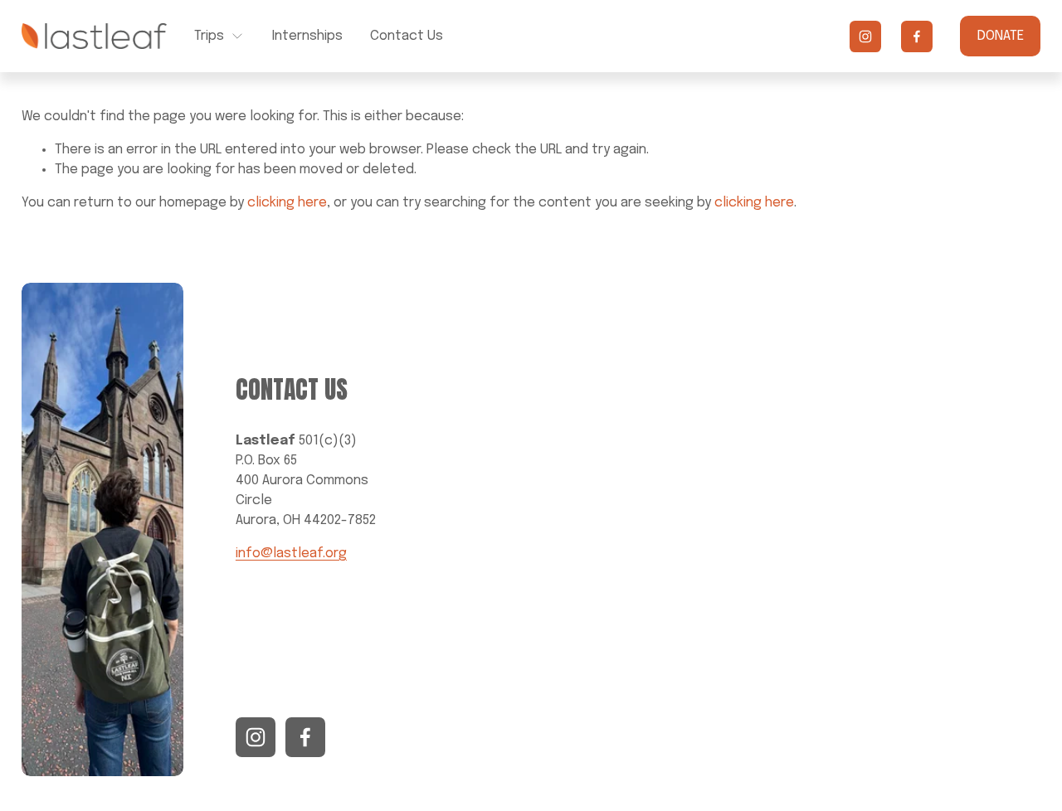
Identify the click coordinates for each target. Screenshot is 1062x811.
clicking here (287, 203)
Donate (1000, 36)
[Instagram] (865, 36)
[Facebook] (917, 36)
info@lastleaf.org (291, 553)
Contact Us (406, 36)
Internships (307, 36)
